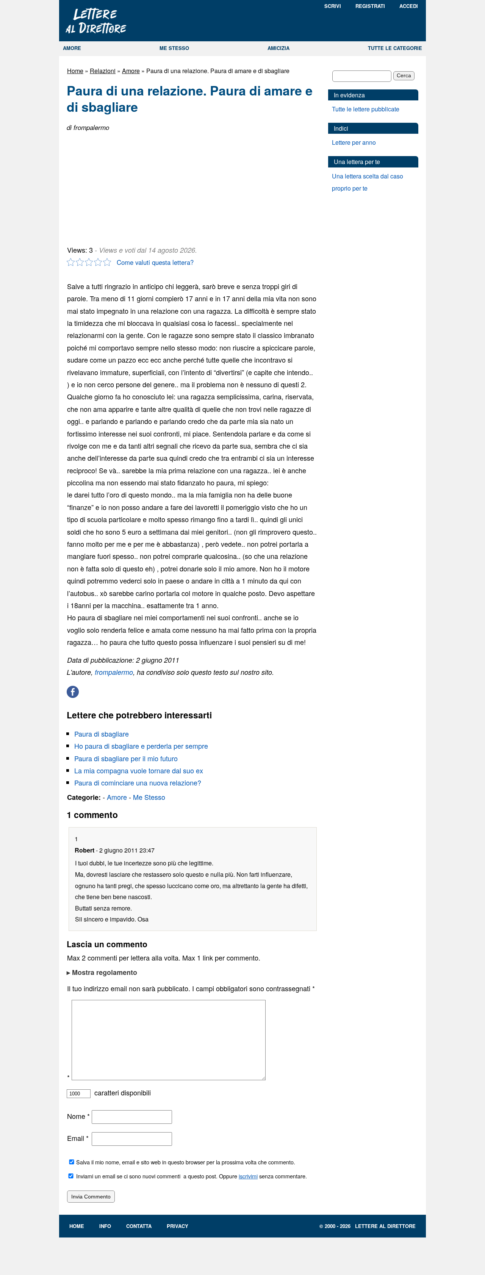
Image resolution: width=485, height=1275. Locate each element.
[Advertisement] (123, 185)
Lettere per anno (354, 142)
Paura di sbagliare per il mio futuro (126, 758)
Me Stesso (149, 797)
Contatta (139, 1226)
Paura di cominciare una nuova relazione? (137, 782)
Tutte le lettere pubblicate (365, 109)
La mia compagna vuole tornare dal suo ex (138, 770)
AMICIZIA (278, 48)
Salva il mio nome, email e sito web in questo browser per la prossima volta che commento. (185, 1162)
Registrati (370, 5)
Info (105, 1226)
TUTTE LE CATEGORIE (395, 48)
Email (78, 1138)
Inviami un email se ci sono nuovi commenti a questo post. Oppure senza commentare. (191, 1176)
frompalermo (114, 672)
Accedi (408, 5)
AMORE (72, 48)
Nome (78, 1116)
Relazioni (103, 70)
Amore (131, 70)
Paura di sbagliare (101, 733)
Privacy (177, 1226)
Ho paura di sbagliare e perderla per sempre (141, 746)
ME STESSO (174, 48)
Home (75, 70)
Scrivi (332, 5)
